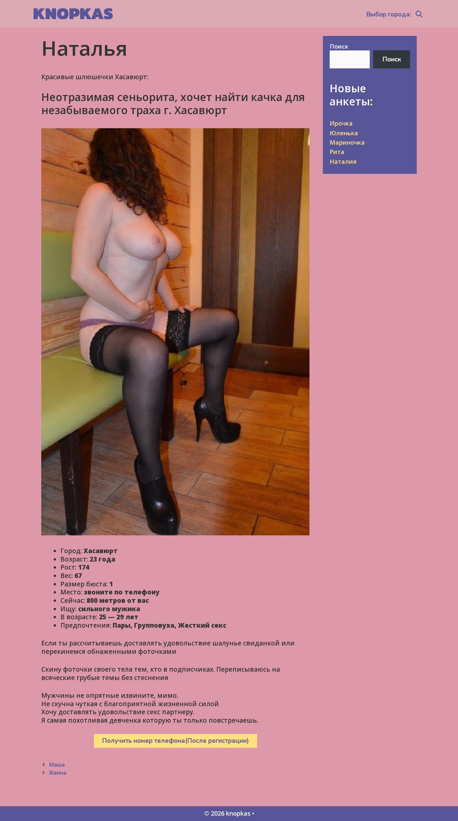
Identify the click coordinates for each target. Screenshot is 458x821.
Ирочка (341, 123)
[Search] (419, 14)
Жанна (57, 772)
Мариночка (347, 142)
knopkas (73, 13)
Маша (57, 764)
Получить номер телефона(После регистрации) (175, 740)
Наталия (343, 161)
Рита (337, 152)
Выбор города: (388, 14)
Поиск (339, 46)
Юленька (344, 133)
